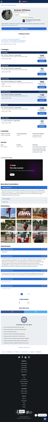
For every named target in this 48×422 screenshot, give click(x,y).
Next (29, 294)
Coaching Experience (7, 187)
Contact (24, 407)
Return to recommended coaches (8, 5)
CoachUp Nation (24, 363)
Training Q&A (24, 367)
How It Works (24, 379)
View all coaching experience (11, 25)
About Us (24, 398)
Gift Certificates (24, 369)
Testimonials (24, 385)
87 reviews (30, 17)
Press (24, 402)
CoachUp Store (24, 393)
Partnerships (24, 400)
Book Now (42, 61)
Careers (24, 404)
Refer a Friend (24, 371)
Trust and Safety (24, 383)
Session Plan (5, 202)
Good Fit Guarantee (24, 381)
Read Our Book (24, 391)
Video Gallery (24, 365)
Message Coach (24, 28)
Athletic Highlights (6, 198)
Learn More (28, 21)
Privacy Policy (20, 418)
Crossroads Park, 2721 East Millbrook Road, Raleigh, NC (13, 42)
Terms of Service (27, 418)
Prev (19, 294)
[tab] (24, 187)
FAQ (24, 377)
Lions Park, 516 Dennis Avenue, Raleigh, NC (11, 39)
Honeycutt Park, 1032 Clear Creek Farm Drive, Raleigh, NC (14, 40)
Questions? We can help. (24, 347)
